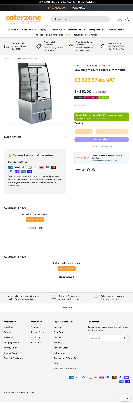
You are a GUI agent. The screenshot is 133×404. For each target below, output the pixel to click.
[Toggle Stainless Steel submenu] (85, 29)
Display (42, 29)
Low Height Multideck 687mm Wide (24, 59)
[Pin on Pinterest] (93, 169)
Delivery (8, 337)
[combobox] (80, 19)
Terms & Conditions (13, 358)
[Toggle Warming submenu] (63, 29)
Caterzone (14, 392)
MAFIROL (78, 65)
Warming (57, 29)
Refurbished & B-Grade (85, 34)
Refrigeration (96, 29)
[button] (127, 19)
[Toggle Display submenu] (48, 29)
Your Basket (36, 327)
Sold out (112, 131)
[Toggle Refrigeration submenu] (105, 29)
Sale (68, 34)
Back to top (66, 307)
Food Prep (27, 29)
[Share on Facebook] (88, 169)
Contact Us (36, 342)
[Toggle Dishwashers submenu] (124, 29)
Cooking (12, 29)
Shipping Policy (11, 342)
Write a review (35, 219)
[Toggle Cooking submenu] (18, 29)
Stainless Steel (75, 29)
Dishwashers (115, 29)
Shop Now (78, 8)
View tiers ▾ (79, 123)
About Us (8, 327)
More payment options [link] (101, 146)
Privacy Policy (10, 347)
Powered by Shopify (26, 392)
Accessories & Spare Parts (49, 34)
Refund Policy (10, 353)
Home (6, 59)
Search (7, 332)
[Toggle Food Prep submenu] (34, 29)
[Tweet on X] (83, 169)
